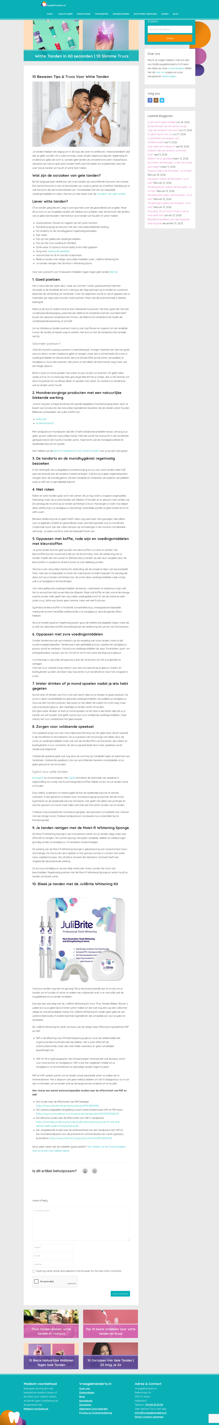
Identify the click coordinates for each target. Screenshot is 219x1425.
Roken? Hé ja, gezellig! (159, 158)
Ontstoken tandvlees (145, 14)
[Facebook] (150, 100)
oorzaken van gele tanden (111, 193)
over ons (160, 72)
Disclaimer (85, 1404)
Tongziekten (101, 14)
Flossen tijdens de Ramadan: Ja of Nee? (170, 170)
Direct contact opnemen (149, 1416)
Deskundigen (86, 1392)
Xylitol (72, 777)
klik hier (114, 271)
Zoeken (170, 38)
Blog (175, 14)
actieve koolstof (45, 423)
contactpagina (176, 68)
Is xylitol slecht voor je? (160, 134)
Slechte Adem (65, 14)
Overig (164, 14)
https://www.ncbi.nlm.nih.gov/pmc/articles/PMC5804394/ (67, 1105)
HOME (49, 14)
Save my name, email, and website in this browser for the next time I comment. (79, 1270)
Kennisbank (85, 1400)
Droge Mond (83, 14)
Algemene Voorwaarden (93, 1408)
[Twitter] (162, 100)
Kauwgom (38, 777)
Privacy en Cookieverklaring (95, 1412)
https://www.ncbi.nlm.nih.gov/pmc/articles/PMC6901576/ (81, 1138)
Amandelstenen (121, 14)
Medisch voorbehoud (36, 1408)
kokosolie (41, 419)
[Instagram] (156, 100)
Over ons (84, 1388)
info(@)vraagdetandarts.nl (150, 1412)
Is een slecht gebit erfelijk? (162, 122)
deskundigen (169, 76)
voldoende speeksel (58, 251)
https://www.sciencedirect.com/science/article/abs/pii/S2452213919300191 (77, 1113)
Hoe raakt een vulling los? (161, 146)
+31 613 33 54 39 (154, 1404)
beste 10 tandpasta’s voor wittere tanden (76, 450)
